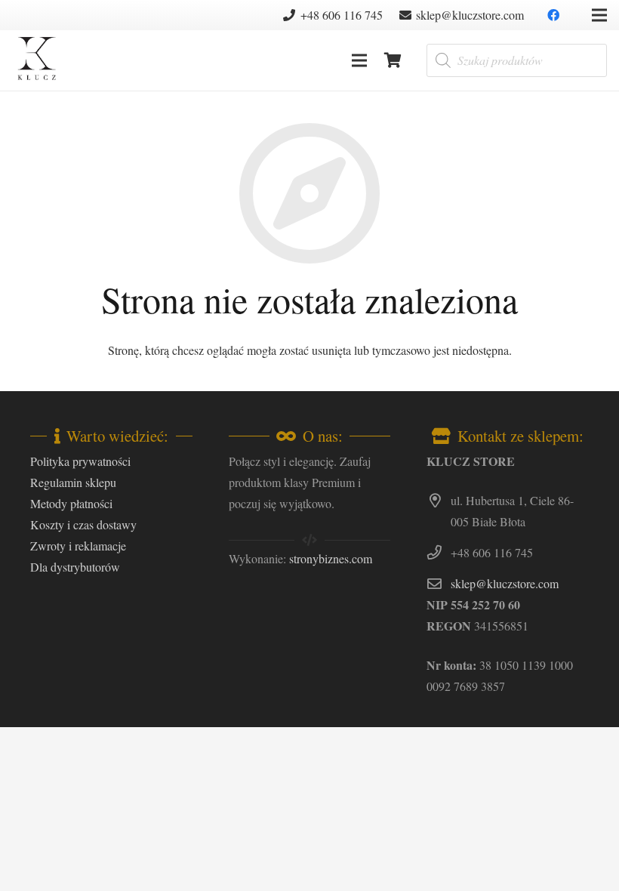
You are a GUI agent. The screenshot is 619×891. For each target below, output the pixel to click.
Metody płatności (71, 503)
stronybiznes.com (330, 558)
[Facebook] (553, 15)
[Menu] (359, 60)
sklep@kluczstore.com (505, 583)
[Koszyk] (393, 60)
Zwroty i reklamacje (78, 545)
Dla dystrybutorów (75, 567)
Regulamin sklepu (73, 482)
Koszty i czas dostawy (83, 524)
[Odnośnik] (36, 60)
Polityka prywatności (80, 461)
